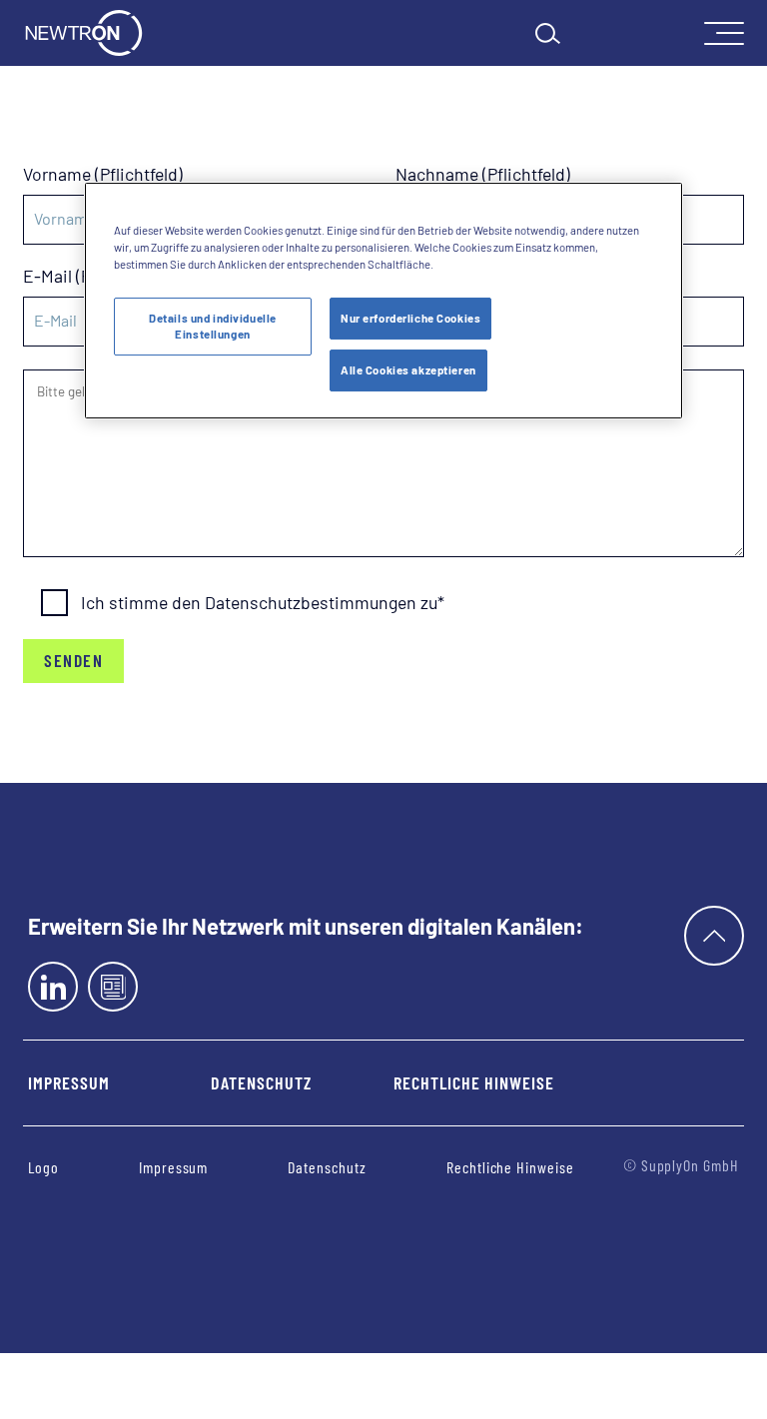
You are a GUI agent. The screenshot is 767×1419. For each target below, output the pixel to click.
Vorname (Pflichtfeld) (103, 175)
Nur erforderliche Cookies (410, 318)
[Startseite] (84, 33)
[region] (383, 300)
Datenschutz (261, 1082)
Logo (43, 1166)
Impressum (69, 1082)
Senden (73, 660)
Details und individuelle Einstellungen (213, 326)
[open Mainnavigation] (724, 33)
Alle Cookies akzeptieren (408, 369)
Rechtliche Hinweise (473, 1082)
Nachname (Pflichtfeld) (482, 175)
